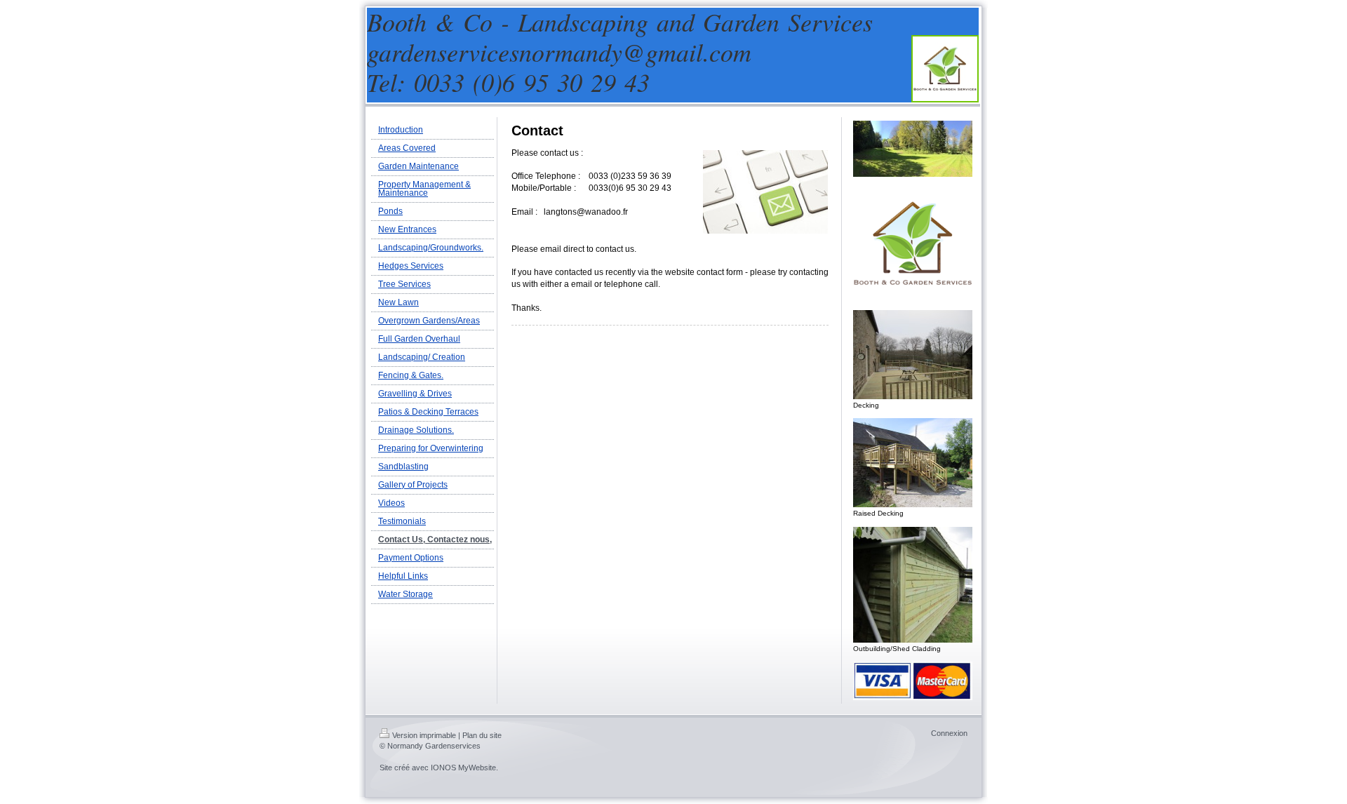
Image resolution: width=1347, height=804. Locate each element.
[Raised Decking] (912, 462)
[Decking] (912, 354)
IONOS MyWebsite (463, 767)
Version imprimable (424, 735)
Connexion (949, 733)
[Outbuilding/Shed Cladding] (912, 584)
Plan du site (482, 735)
